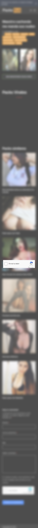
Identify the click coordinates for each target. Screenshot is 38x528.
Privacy (29, 267)
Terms (32, 267)
